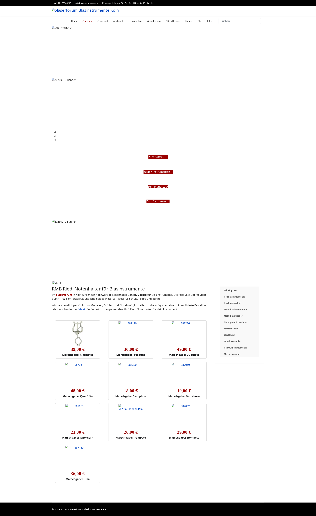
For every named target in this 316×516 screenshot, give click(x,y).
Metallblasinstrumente (235, 309)
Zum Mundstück (158, 186)
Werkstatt (118, 21)
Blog (200, 21)
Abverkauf (102, 21)
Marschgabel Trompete (131, 437)
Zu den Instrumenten (157, 172)
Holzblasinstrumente (234, 296)
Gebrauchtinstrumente (235, 347)
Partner (189, 21)
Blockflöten (229, 335)
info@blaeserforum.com (86, 3)
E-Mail (81, 309)
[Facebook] (263, 3)
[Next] (55, 205)
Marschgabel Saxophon (130, 396)
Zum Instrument (157, 201)
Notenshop (136, 21)
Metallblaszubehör (233, 315)
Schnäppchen (230, 290)
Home (74, 21)
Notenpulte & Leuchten (235, 322)
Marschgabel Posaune (130, 355)
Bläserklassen (173, 21)
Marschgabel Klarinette (77, 355)
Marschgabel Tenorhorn (184, 396)
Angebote (87, 21)
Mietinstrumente (232, 354)
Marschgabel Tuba (78, 479)
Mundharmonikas (232, 341)
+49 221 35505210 (62, 3)
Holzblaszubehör (232, 303)
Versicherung (154, 21)
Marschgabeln (231, 328)
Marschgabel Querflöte (184, 355)
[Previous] (53, 205)
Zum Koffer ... (157, 157)
